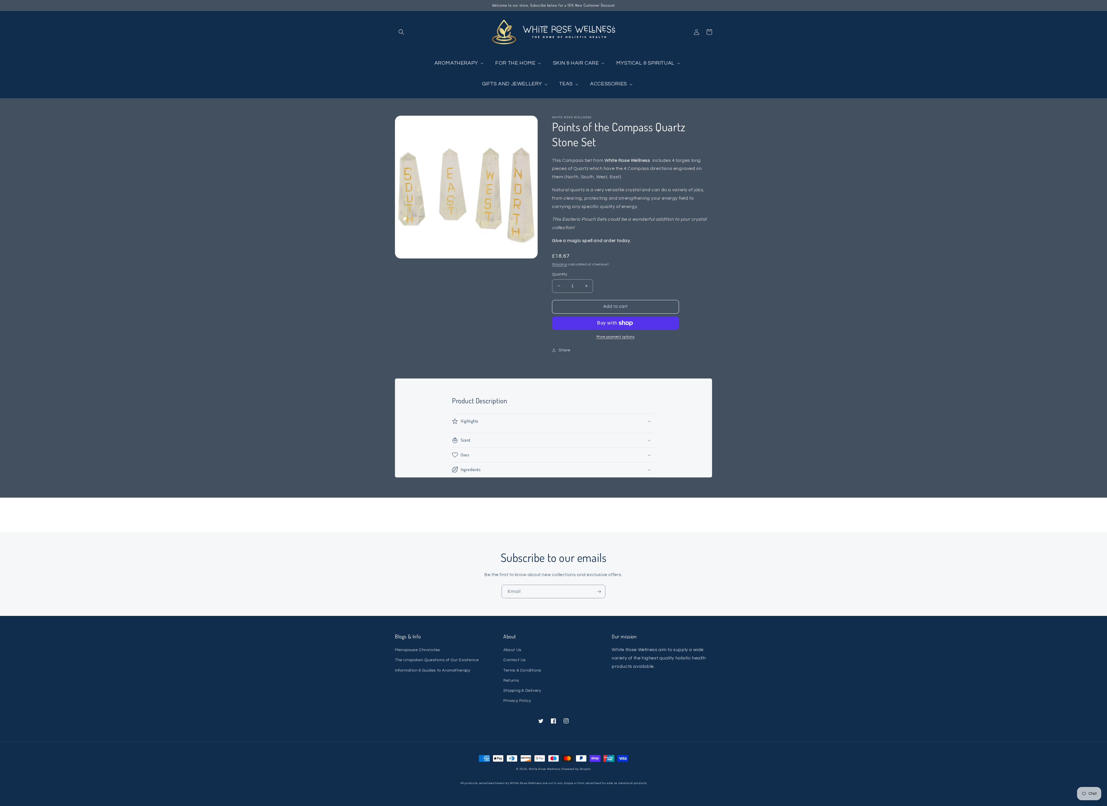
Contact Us (514, 660)
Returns (511, 680)
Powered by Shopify (576, 769)
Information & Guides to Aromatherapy (432, 670)
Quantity (559, 274)
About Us (512, 650)
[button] (401, 32)
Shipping (559, 264)
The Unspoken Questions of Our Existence (437, 660)
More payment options (615, 337)
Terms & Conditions (522, 670)
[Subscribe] (598, 591)
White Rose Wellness (544, 769)
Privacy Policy (517, 701)
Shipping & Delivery (522, 691)
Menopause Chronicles (417, 650)
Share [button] (565, 350)
